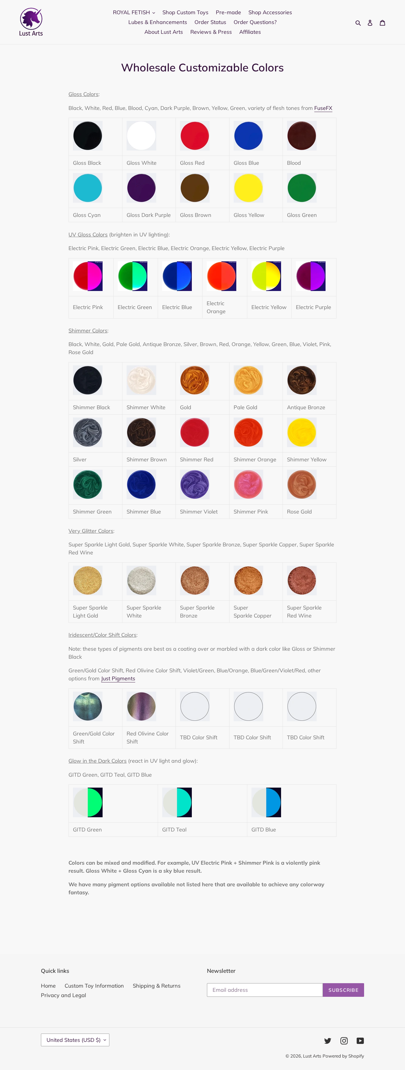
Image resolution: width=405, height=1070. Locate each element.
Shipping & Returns (157, 985)
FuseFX (323, 108)
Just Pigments (118, 678)
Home (48, 985)
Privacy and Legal (63, 995)
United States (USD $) (74, 1040)
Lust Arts (312, 1056)
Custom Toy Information (94, 985)
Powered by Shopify (343, 1056)
